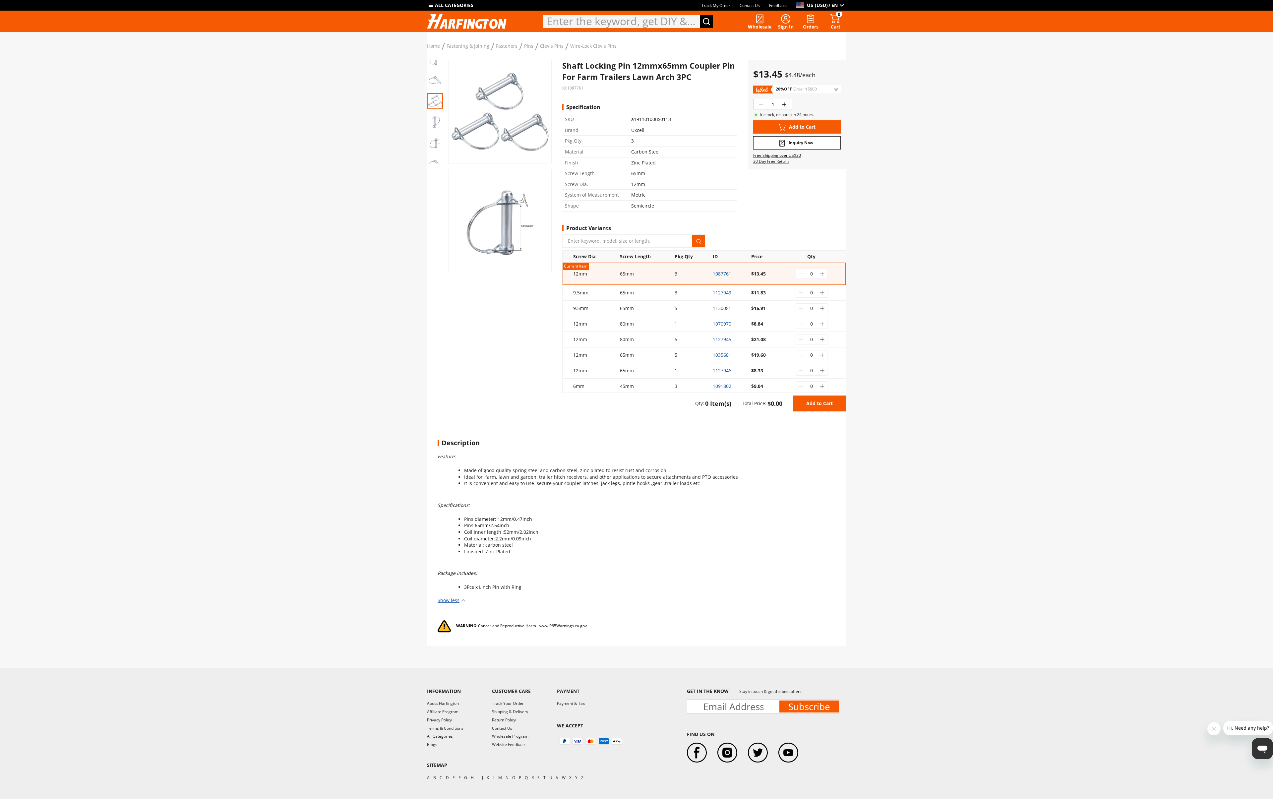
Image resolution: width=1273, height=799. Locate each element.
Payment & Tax (571, 703)
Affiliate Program (442, 711)
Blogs (432, 744)
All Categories (440, 736)
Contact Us (750, 5)
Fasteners (506, 46)
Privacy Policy (439, 720)
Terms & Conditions (445, 728)
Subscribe (809, 706)
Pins (528, 46)
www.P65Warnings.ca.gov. (563, 626)
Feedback (778, 5)
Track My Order (715, 5)
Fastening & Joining (468, 46)
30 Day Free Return (771, 161)
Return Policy (504, 720)
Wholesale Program (510, 736)
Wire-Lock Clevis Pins (593, 46)
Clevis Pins (552, 46)
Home (433, 46)
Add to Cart (819, 403)
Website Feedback (508, 744)
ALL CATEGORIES (454, 5)
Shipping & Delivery (510, 711)
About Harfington (443, 703)
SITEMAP (437, 765)
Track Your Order (508, 703)
